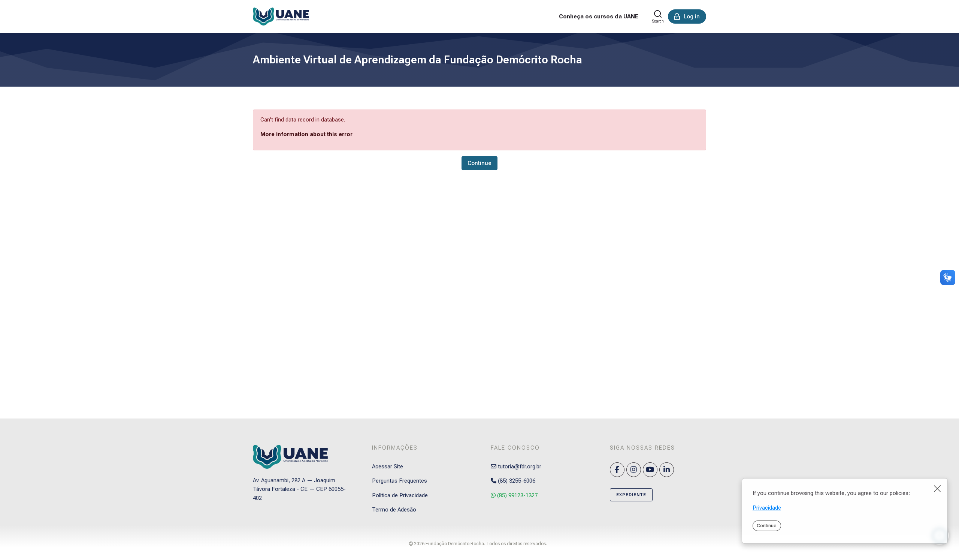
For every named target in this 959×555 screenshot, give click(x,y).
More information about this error (306, 134)
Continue (767, 525)
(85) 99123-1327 (517, 495)
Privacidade (767, 507)
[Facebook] (617, 469)
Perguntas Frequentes (399, 480)
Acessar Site (387, 466)
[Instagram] (633, 469)
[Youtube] (650, 469)
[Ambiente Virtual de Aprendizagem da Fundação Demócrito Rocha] (281, 17)
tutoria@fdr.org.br (518, 466)
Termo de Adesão (394, 509)
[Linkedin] (666, 469)
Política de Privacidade (400, 495)
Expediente (631, 494)
